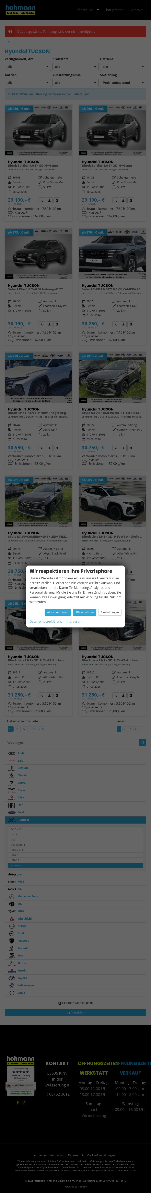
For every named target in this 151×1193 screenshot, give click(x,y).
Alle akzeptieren (57, 612)
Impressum (74, 621)
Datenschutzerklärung (46, 621)
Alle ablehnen (85, 612)
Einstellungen (110, 612)
